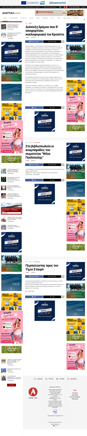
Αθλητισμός (66, 17)
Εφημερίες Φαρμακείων (19, 7)
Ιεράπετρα (24, 17)
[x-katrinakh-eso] (11, 153)
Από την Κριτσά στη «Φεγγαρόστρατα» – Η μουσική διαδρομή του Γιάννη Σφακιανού (14, 377)
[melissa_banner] (11, 61)
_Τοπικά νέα (30, 142)
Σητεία (31, 17)
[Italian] (77, 7)
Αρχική (5, 17)
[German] (75, 7)
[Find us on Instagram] (66, 7)
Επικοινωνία (37, 7)
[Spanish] (78, 7)
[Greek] (70, 7)
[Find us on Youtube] (64, 7)
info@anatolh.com (58, 415)
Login (84, 7)
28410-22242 (57, 397)
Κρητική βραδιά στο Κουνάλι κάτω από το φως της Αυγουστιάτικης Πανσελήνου (13, 178)
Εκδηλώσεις (12, 7)
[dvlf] (11, 100)
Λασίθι (38, 17)
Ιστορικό (3, 7)
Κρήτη (52, 17)
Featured (30, 23)
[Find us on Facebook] (60, 7)
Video (58, 17)
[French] (73, 7)
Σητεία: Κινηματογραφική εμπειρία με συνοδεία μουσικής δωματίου (14, 187)
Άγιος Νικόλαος (13, 17)
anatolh (27, 37)
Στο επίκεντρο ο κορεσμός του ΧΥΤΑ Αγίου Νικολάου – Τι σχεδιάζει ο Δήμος (11, 210)
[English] (71, 7)
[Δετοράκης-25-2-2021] (11, 162)
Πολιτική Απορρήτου (75, 397)
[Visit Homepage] (11, 13)
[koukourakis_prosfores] (59, 15)
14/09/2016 (33, 37)
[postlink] (3, 26)
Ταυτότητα (75, 393)
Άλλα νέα (75, 17)
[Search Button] (84, 19)
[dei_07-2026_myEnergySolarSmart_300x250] (11, 81)
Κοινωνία (45, 17)
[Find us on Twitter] (62, 7)
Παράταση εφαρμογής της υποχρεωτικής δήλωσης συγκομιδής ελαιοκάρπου (13, 26)
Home (26, 23)
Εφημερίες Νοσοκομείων (29, 7)
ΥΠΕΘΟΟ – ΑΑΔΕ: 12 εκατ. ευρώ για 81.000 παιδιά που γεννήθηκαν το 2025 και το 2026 (14, 218)
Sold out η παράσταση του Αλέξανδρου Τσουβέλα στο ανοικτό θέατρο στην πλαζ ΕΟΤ (14, 195)
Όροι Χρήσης (75, 395)
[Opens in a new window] (55, 426)
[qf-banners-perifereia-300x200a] (11, 119)
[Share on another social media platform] (62, 41)
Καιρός (7, 7)
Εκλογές (5, 21)
